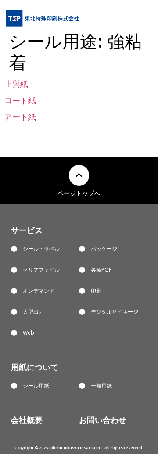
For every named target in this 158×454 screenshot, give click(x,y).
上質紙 (16, 84)
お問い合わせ (102, 420)
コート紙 (20, 100)
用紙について (34, 367)
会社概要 (27, 420)
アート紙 (20, 117)
